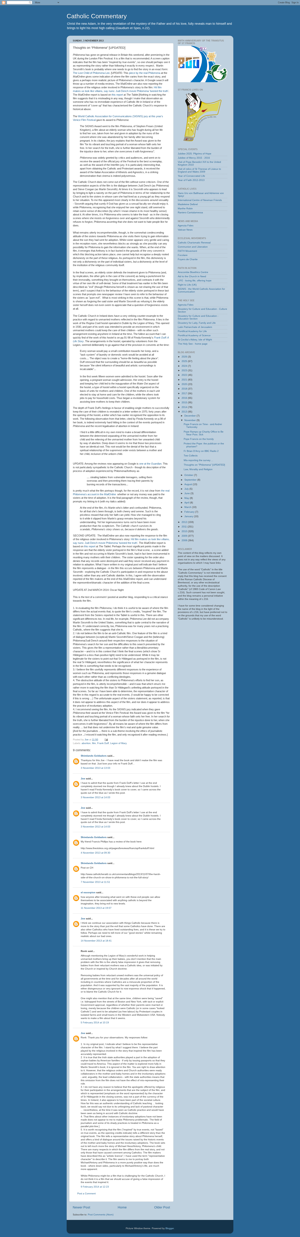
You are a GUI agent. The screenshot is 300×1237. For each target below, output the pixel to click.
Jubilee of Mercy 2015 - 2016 (194, 158)
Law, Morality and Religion (198, 469)
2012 (185, 522)
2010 (185, 531)
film (94, 743)
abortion (86, 743)
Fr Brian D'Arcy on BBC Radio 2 (201, 451)
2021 (185, 379)
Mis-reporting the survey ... (198, 460)
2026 (185, 356)
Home (122, 1207)
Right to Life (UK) (187, 284)
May (187, 498)
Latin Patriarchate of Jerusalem (195, 327)
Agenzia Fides (185, 225)
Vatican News (185, 229)
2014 (185, 407)
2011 (185, 526)
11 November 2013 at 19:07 (96, 908)
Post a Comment (86, 1193)
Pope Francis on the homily (199, 439)
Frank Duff (103, 743)
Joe (83, 778)
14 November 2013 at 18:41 (96, 940)
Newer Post (81, 1207)
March (188, 507)
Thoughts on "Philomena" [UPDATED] (204, 465)
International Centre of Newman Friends (200, 200)
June (187, 493)
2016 (185, 398)
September (190, 480)
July (186, 489)
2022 (185, 375)
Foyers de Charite (188, 259)
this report (117, 94)
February (189, 512)
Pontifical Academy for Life (192, 331)
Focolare (183, 255)
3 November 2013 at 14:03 (95, 797)
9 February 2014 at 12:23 (95, 1186)
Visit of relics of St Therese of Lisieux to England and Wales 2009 (199, 170)
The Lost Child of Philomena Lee (91, 73)
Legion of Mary (118, 743)
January (189, 516)
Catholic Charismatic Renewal (194, 242)
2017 (185, 393)
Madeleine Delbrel (188, 204)
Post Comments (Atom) (101, 1214)
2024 (185, 366)
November (190, 420)
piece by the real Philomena (144, 73)
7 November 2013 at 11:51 (95, 882)
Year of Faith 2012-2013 (191, 180)
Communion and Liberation (193, 247)
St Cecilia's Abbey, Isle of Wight (195, 339)
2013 (185, 411)
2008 (185, 540)
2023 (185, 370)
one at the (150, 463)
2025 (185, 361)
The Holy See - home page (192, 344)
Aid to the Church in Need (192, 276)
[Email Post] (106, 739)
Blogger (169, 1228)
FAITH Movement (187, 251)
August (188, 484)
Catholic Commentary (97, 16)
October (189, 475)
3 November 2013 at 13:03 (95, 768)
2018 (185, 388)
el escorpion (88, 892)
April (187, 502)
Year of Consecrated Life (191, 176)
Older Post (162, 1207)
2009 (185, 536)
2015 (185, 402)
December (190, 415)
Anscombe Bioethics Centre (193, 272)
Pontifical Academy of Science (194, 335)
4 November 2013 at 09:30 (95, 852)
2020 (185, 384)
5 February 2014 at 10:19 (95, 1022)
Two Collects (191, 455)
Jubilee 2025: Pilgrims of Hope (194, 153)
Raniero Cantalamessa (190, 212)
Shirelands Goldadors (94, 755)
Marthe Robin (185, 208)
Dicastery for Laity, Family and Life (197, 323)
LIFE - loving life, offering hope (194, 280)
